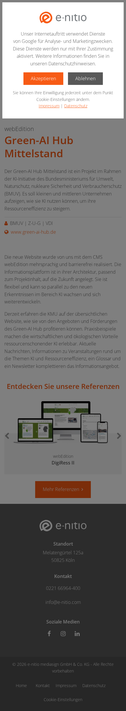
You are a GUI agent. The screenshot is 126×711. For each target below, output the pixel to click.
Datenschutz (75, 106)
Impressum (49, 106)
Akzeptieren (43, 78)
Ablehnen (85, 78)
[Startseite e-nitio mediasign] (63, 17)
